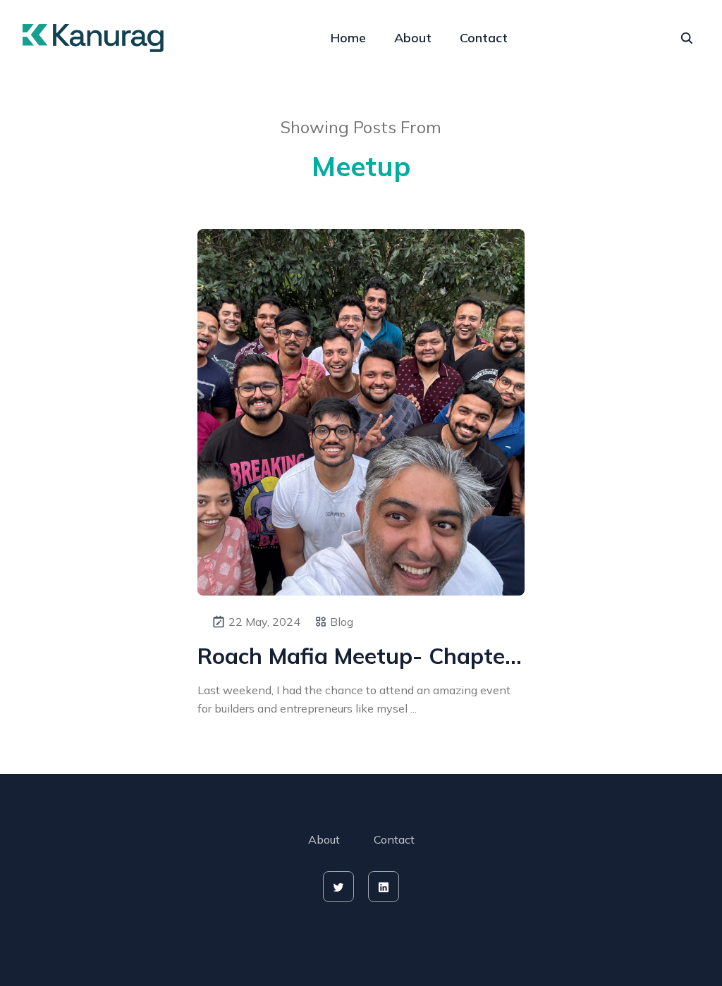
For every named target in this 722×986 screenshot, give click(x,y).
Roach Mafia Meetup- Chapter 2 (361, 656)
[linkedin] (383, 886)
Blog (341, 622)
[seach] (686, 38)
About (413, 38)
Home (348, 38)
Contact (484, 38)
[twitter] (338, 886)
